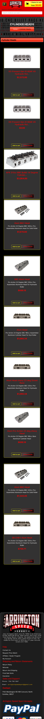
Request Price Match (10, 653)
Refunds (5, 667)
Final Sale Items (8, 673)
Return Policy (7, 665)
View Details (28, 95)
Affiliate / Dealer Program (11, 656)
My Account (7, 659)
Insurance (6, 676)
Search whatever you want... (12, 9)
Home (15, 29)
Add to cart (16, 95)
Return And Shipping (10, 670)
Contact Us (7, 650)
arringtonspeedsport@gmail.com (20, 684)
